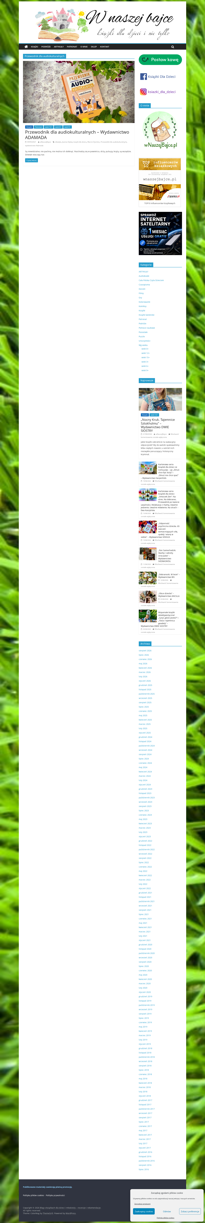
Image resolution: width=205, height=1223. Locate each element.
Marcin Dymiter (93, 142)
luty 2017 (143, 1143)
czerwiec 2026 (145, 659)
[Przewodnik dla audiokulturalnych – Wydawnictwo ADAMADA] (79, 62)
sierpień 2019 (145, 1013)
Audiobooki (144, 276)
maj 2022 (143, 871)
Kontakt (104, 46)
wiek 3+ (145, 361)
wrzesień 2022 (145, 853)
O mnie (84, 46)
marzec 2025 (145, 724)
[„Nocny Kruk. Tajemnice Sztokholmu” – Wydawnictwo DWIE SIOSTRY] (160, 389)
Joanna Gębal (67, 142)
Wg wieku (143, 345)
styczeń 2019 (145, 1044)
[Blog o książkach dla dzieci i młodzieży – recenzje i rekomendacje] (26, 47)
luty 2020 (143, 987)
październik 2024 (147, 745)
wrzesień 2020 (145, 957)
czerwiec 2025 (145, 711)
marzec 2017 (145, 1139)
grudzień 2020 (145, 944)
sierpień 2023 (145, 806)
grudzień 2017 (145, 1100)
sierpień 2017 (145, 1117)
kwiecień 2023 (145, 823)
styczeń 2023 (145, 836)
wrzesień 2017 (145, 1113)
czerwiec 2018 (145, 1074)
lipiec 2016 (144, 1169)
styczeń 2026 (145, 680)
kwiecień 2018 (145, 1083)
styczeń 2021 (145, 940)
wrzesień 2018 (145, 1061)
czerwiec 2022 (145, 866)
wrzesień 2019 (145, 1009)
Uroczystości (144, 340)
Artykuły (59, 46)
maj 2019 (143, 1026)
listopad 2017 (145, 1104)
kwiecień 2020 (145, 979)
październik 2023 (147, 797)
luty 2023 (143, 832)
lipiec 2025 (144, 706)
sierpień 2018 (145, 1065)
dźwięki (58, 142)
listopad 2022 (145, 845)
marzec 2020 (145, 983)
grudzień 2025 (145, 685)
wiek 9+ (67, 127)
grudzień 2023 (145, 789)
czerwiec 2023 (145, 815)
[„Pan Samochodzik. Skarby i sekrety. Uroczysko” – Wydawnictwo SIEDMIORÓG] (148, 549)
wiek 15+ (146, 357)
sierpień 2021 (145, 910)
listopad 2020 (145, 949)
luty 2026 (143, 676)
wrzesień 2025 (145, 698)
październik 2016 (147, 1160)
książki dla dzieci (79, 142)
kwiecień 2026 (145, 668)
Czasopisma (144, 284)
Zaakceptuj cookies (144, 1211)
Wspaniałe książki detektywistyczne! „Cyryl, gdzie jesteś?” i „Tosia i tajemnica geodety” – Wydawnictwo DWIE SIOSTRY (159, 619)
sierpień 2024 (145, 754)
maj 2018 (143, 1078)
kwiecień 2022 (145, 875)
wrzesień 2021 (145, 905)
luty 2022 (143, 884)
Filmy (141, 293)
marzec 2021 (145, 931)
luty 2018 (143, 1091)
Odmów (167, 1211)
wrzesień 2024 (145, 750)
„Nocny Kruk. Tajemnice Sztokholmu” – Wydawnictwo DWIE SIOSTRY (158, 425)
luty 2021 (143, 936)
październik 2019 (147, 1005)
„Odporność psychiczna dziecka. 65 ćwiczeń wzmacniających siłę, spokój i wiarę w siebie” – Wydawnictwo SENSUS (160, 530)
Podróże (46, 46)
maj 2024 (143, 767)
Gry (140, 297)
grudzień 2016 (145, 1152)
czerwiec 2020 (145, 970)
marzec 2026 (145, 672)
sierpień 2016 (145, 1165)
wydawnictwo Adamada (34, 145)
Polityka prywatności (55, 1195)
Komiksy (142, 306)
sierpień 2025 (145, 702)
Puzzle (142, 336)
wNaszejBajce (45, 142)
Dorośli (142, 289)
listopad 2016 (145, 1156)
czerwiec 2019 (145, 1022)
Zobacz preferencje (190, 1211)
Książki (34, 46)
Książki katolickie (146, 315)
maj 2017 (143, 1130)
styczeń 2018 (145, 1096)
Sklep (94, 46)
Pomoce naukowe (147, 327)
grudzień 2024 (145, 737)
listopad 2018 (145, 1052)
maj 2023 (143, 819)
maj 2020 (143, 974)
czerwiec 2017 (145, 1126)
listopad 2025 (145, 689)
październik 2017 (147, 1109)
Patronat (72, 46)
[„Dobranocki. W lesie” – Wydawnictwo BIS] (148, 573)
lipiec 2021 (144, 914)
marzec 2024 (145, 776)
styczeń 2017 (145, 1147)
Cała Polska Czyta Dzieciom (151, 280)
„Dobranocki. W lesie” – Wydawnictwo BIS (169, 576)
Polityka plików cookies (165, 1218)
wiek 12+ (48, 127)
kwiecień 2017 (145, 1134)
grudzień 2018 (145, 1048)
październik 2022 (147, 849)
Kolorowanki (144, 302)
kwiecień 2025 (145, 719)
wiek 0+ (145, 348)
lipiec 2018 (144, 1070)
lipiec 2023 (144, 810)
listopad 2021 (145, 897)
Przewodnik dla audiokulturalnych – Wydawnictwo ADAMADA (77, 134)
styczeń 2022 (145, 888)
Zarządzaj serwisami (142, 1204)
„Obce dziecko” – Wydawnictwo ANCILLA (168, 594)
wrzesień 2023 (145, 802)
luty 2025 (143, 728)
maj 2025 (143, 715)
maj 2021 (143, 923)
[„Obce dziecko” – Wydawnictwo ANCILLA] (148, 592)
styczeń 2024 (145, 784)
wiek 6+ (58, 127)
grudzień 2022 (145, 840)
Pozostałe (143, 332)
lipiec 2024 (144, 758)
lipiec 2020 (144, 966)
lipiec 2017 (144, 1121)
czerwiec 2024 (145, 763)
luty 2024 (143, 780)
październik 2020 (147, 953)
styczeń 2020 (145, 992)
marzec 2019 (145, 1035)
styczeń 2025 (145, 732)
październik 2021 (147, 901)
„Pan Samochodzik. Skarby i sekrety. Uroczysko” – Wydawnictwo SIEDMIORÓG (167, 555)
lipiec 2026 (144, 655)
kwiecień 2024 (145, 771)
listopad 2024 (145, 741)
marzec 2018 (145, 1087)
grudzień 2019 (145, 996)
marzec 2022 (145, 879)
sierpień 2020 (145, 962)
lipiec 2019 (144, 1018)
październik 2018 (147, 1057)
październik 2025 (147, 693)
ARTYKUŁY (143, 271)
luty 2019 (143, 1039)
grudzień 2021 (145, 892)
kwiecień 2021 (145, 927)
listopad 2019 (145, 1000)
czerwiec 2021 (145, 918)
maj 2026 (143, 663)
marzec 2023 (145, 827)
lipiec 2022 (144, 862)
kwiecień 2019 (145, 1031)
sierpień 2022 (145, 858)
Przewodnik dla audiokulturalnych (114, 142)
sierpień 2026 (145, 650)
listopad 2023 (145, 793)
